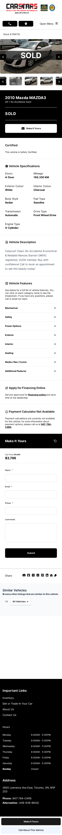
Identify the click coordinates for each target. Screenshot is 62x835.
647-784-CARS (22, 798)
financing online (37, 394)
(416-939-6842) (29, 802)
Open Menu (47, 23)
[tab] (6, 728)
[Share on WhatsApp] (38, 576)
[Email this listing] (24, 576)
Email (8, 486)
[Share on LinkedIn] (47, 576)
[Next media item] (59, 57)
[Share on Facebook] (29, 576)
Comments (10, 519)
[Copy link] (55, 576)
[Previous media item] (3, 57)
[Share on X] (33, 576)
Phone (9, 503)
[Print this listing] (52, 576)
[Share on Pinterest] (43, 576)
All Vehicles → (20, 601)
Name (9, 470)
